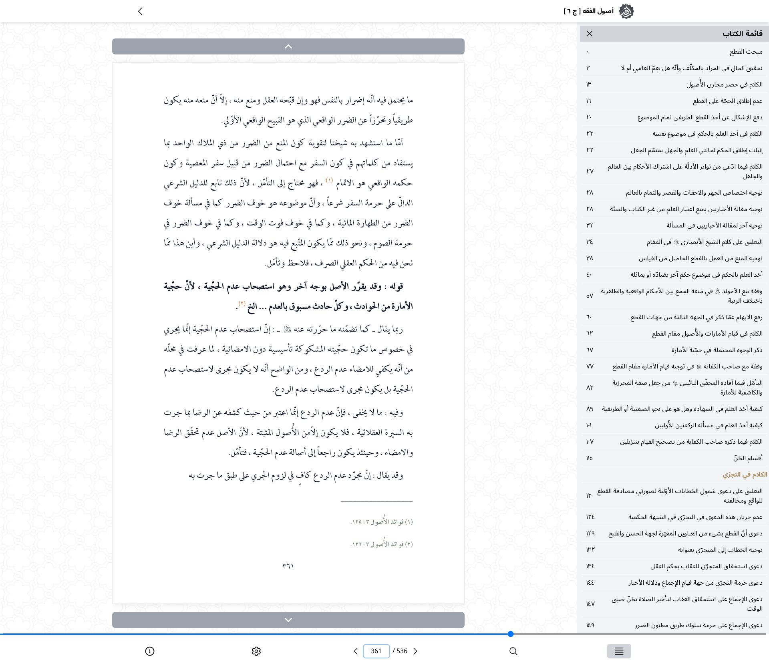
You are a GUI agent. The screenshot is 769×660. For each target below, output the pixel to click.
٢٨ (674, 192)
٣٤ (674, 242)
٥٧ (674, 296)
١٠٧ (674, 442)
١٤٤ (674, 583)
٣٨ (674, 258)
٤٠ (674, 275)
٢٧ (674, 171)
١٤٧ (674, 604)
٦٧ (674, 350)
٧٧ (674, 366)
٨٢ (674, 387)
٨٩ (674, 409)
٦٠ (674, 317)
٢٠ (674, 117)
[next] (288, 620)
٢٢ (674, 134)
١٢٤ (674, 517)
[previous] (355, 651)
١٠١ (674, 425)
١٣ (674, 84)
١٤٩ (674, 625)
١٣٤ (674, 566)
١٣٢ (674, 550)
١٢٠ (674, 495)
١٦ (674, 101)
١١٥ (674, 458)
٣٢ (674, 225)
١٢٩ (674, 533)
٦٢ (674, 333)
